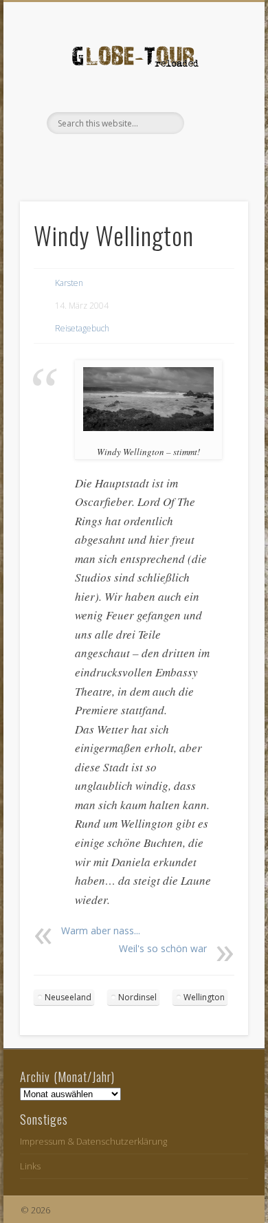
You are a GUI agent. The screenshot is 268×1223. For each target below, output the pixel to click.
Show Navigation (214, 123)
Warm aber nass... (100, 930)
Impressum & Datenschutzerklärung (93, 1141)
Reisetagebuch (82, 328)
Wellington (204, 997)
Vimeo (146, 157)
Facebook (118, 157)
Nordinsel (137, 997)
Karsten (69, 283)
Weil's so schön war (163, 948)
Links (30, 1166)
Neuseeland (68, 997)
